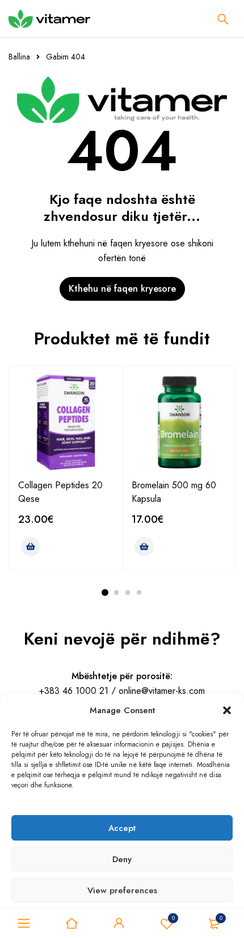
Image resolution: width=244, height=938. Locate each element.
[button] (227, 710)
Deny (122, 859)
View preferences (122, 890)
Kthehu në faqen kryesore (122, 288)
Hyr (119, 923)
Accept (122, 828)
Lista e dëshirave (173, 918)
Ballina (19, 56)
